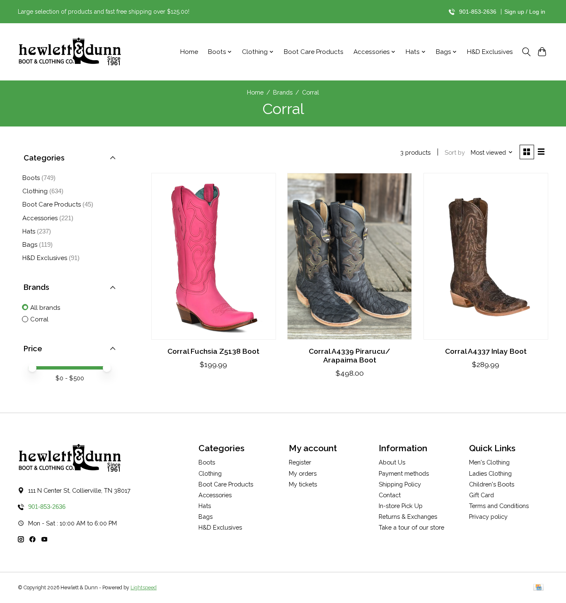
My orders (303, 473)
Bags (29, 244)
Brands (283, 92)
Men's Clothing (489, 462)
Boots (31, 178)
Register (300, 462)
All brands (45, 307)
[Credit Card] (538, 588)
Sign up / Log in (524, 11)
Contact (390, 494)
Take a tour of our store (411, 527)
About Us (392, 462)
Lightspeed (144, 588)
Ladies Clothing (490, 473)
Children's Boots (491, 484)
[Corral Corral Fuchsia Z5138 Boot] (213, 256)
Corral (39, 319)
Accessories (40, 218)
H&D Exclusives (490, 52)
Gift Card (481, 494)
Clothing (35, 191)
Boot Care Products (313, 52)
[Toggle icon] (526, 51)
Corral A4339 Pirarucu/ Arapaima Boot (349, 355)
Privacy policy (488, 516)
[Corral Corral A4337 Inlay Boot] (485, 256)
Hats (28, 231)
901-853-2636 (477, 11)
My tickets (303, 484)
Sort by (455, 152)
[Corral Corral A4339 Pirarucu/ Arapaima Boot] (349, 256)
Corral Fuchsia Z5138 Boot (213, 351)
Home (189, 52)
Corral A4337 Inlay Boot (486, 351)
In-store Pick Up (401, 505)
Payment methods (404, 473)
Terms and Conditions (499, 505)
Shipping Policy (400, 484)
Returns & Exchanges (408, 516)
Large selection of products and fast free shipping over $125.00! (103, 11)
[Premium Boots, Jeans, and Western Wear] (69, 52)
